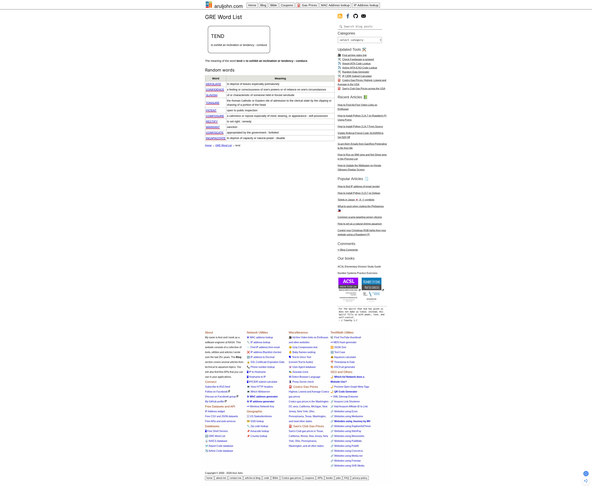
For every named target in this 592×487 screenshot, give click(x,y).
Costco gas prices (291, 478)
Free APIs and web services (220, 421)
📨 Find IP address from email (263, 347)
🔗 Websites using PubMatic (346, 441)
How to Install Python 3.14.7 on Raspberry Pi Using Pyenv (362, 117)
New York (302, 411)
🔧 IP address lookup (258, 342)
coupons (309, 478)
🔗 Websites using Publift (345, 446)
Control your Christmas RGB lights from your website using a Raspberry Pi (362, 232)
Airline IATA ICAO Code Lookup (359, 67)
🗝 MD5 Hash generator (343, 342)
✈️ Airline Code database (219, 451)
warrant (213, 127)
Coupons (287, 5)
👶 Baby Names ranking (302, 352)
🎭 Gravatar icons (298, 372)
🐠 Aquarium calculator (343, 357)
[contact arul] (363, 17)
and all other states (313, 446)
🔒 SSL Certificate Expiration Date (265, 362)
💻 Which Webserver (258, 391)
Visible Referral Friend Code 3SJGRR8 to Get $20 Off (360, 135)
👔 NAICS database (216, 441)
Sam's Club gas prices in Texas (306, 431)
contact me (235, 478)
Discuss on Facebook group (220, 396)
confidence (215, 89)
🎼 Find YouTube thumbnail (346, 337)
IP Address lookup (366, 5)
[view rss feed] (340, 17)
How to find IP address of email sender (359, 186)
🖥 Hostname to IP (256, 377)
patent (211, 110)
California (304, 406)
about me (221, 478)
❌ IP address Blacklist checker (264, 352)
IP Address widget (215, 411)
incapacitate (216, 138)
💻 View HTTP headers (260, 386)
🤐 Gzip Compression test (303, 347)
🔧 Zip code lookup (257, 426)
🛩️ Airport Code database (219, 446)
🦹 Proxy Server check (301, 381)
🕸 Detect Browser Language (304, 377)
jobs (338, 478)
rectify (212, 121)
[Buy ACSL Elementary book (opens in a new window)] (349, 290)
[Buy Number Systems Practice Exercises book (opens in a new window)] (373, 290)
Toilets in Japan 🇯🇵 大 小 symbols (356, 199)
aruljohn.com (228, 6)
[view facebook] (347, 17)
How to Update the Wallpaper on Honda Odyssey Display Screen (359, 167)
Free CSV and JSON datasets (221, 416)
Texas (308, 416)
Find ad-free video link (354, 55)
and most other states (300, 421)
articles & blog (252, 478)
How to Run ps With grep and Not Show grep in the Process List (362, 156)
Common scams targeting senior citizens (360, 217)
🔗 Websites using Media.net (346, 455)
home (209, 478)
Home (252, 5)
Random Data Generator (355, 72)
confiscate (215, 132)
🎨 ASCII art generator (343, 367)
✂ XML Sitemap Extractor (344, 396)
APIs (320, 478)
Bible (273, 5)
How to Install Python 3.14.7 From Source (360, 126)
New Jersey (315, 436)
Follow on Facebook (216, 391)
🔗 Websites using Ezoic (344, 411)
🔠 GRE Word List (215, 436)
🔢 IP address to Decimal (261, 357)
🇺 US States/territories (259, 416)
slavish (211, 95)
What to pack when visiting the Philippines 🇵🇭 (361, 208)
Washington (319, 416)
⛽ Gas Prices (307, 5)
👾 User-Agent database (302, 367)
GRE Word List (223, 145)
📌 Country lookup (257, 436)
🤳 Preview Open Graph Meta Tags (350, 386)
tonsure (212, 102)
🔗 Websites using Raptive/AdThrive (351, 426)
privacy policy (359, 478)
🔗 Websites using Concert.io (347, 451)
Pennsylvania (296, 416)
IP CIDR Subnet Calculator (357, 76)
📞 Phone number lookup (261, 367)
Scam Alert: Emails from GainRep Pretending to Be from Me (362, 146)
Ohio (311, 411)
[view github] (355, 17)
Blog (263, 5)
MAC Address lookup (335, 5)
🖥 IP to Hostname (256, 372)
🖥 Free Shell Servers (216, 431)
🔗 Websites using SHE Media (347, 465)
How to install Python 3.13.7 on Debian (359, 193)
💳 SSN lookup (255, 421)
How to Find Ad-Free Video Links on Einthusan (357, 107)
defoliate (213, 84)
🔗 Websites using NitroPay (346, 431)
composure (215, 115)
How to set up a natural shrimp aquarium (360, 223)
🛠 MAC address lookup (260, 337)
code (266, 478)
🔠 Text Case (338, 352)
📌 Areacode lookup (258, 431)
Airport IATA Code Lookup (356, 63)
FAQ (346, 478)
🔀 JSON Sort (338, 347)
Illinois (304, 436)
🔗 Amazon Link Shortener (345, 401)
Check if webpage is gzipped (358, 59)
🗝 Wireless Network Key (260, 406)
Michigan (316, 406)
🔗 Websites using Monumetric (347, 436)
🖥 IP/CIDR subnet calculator (262, 381)
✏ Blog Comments (348, 250)
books (329, 478)
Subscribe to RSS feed (217, 386)
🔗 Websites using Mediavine (347, 416)
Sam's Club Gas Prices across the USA (363, 88)
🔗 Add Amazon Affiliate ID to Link (349, 406)
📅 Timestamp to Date (343, 362)
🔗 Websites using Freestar (346, 460)
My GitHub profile (214, 401)
